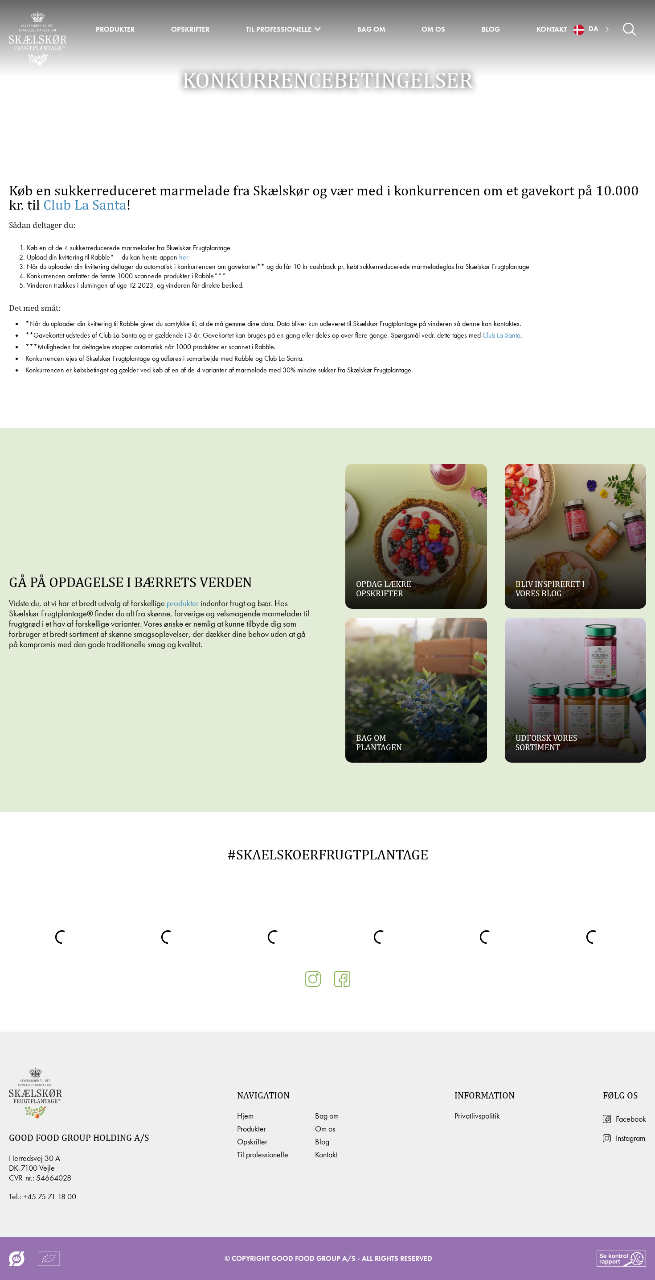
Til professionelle (278, 29)
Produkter (115, 29)
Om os (433, 29)
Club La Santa (85, 204)
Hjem (245, 1116)
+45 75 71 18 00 (49, 1197)
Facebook (631, 1119)
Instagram (630, 1138)
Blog (491, 29)
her (183, 257)
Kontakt (551, 29)
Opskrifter (190, 29)
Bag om (371, 29)
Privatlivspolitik (477, 1116)
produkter (183, 603)
